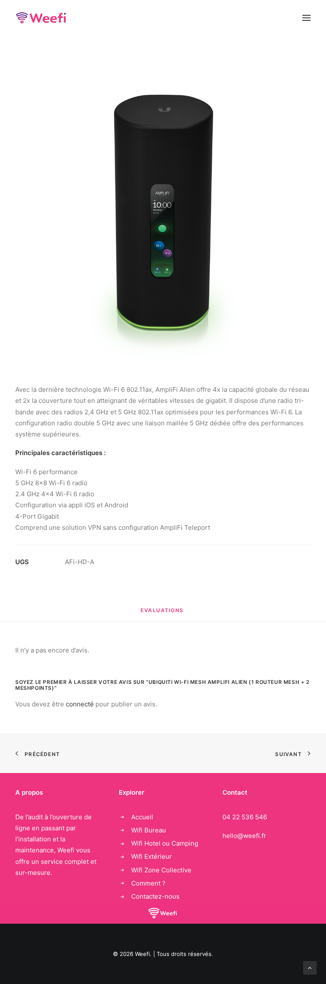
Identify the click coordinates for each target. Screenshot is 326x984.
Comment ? (148, 883)
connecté (80, 704)
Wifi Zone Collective (161, 870)
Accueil (142, 817)
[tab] (163, 613)
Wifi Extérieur (151, 856)
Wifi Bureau (148, 830)
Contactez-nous (155, 896)
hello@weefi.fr (244, 836)
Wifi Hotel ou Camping (164, 843)
